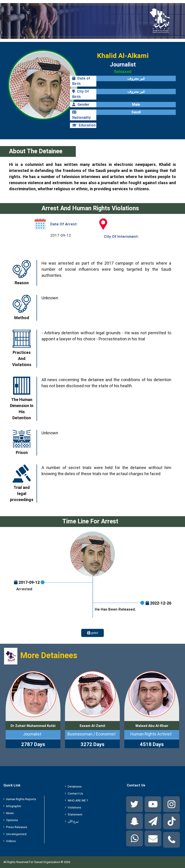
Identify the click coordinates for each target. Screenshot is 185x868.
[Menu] (7, 23)
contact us (75, 793)
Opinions (12, 820)
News (10, 813)
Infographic (13, 806)
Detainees (75, 786)
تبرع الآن (73, 821)
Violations (74, 807)
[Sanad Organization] (92, 21)
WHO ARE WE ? (78, 800)
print (94, 633)
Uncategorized (16, 834)
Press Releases (16, 827)
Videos (11, 841)
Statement (75, 814)
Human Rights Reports (21, 799)
